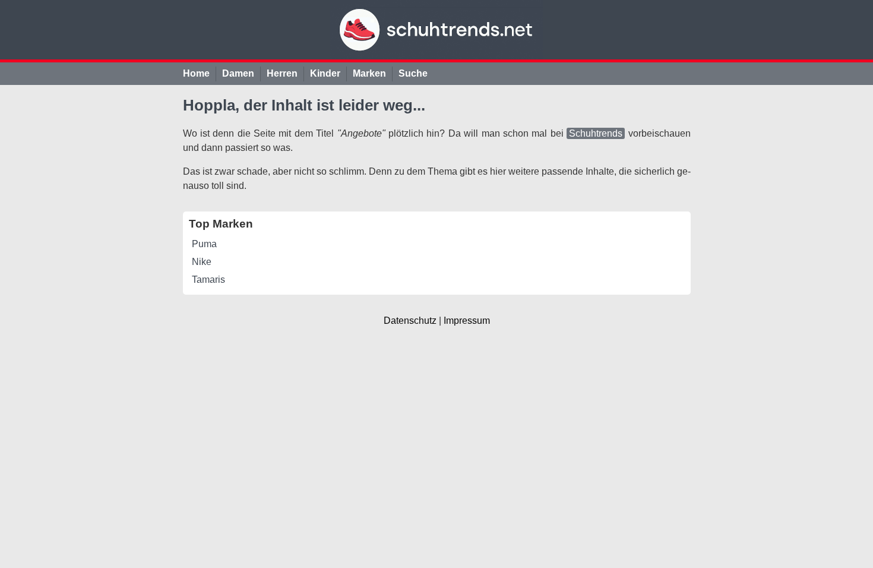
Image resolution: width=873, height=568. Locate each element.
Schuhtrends (595, 133)
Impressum (467, 320)
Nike (201, 262)
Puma (204, 244)
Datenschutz (410, 320)
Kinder (325, 73)
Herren (282, 73)
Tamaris (208, 279)
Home (196, 73)
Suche (413, 73)
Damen (238, 73)
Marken (369, 73)
